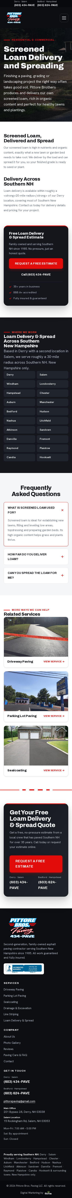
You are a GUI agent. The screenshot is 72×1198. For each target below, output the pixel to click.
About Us (9, 1036)
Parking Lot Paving (15, 996)
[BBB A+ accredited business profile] (24, 968)
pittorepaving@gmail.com (19, 1101)
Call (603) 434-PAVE (36, 274)
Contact (9, 1061)
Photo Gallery (12, 1043)
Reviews (8, 1049)
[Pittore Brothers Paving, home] (14, 18)
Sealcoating (11, 1002)
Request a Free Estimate (36, 263)
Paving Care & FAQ (15, 1055)
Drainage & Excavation (17, 1008)
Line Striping (11, 1014)
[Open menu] (64, 18)
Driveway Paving (14, 989)
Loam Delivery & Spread (19, 1020)
